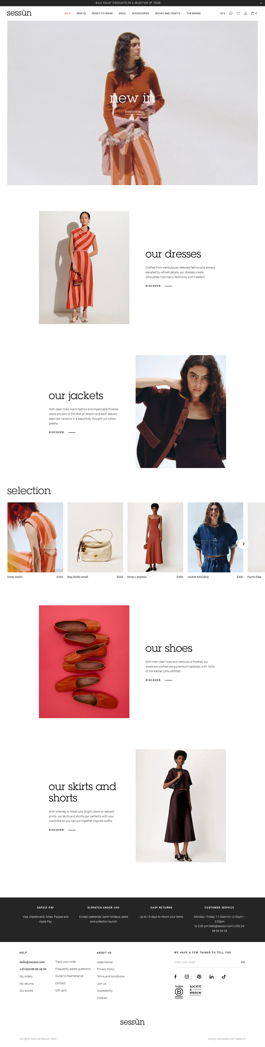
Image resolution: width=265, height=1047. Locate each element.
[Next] (243, 544)
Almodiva (198, 577)
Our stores (26, 990)
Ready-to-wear (102, 13)
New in (81, 13)
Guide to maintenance (69, 976)
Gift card (60, 990)
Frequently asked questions (72, 969)
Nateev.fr (240, 1038)
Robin (15, 577)
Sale (67, 13)
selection (29, 492)
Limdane (136, 577)
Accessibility (105, 990)
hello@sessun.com (32, 962)
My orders (26, 976)
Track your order (65, 961)
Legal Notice (105, 962)
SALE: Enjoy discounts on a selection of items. (128, 2)
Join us (101, 983)
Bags (122, 13)
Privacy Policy (106, 969)
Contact (60, 983)
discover (132, 111)
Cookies (102, 998)
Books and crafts (167, 13)
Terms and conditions (110, 976)
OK (243, 962)
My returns (27, 983)
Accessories (140, 13)
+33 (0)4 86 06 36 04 (33, 969)
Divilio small (77, 577)
